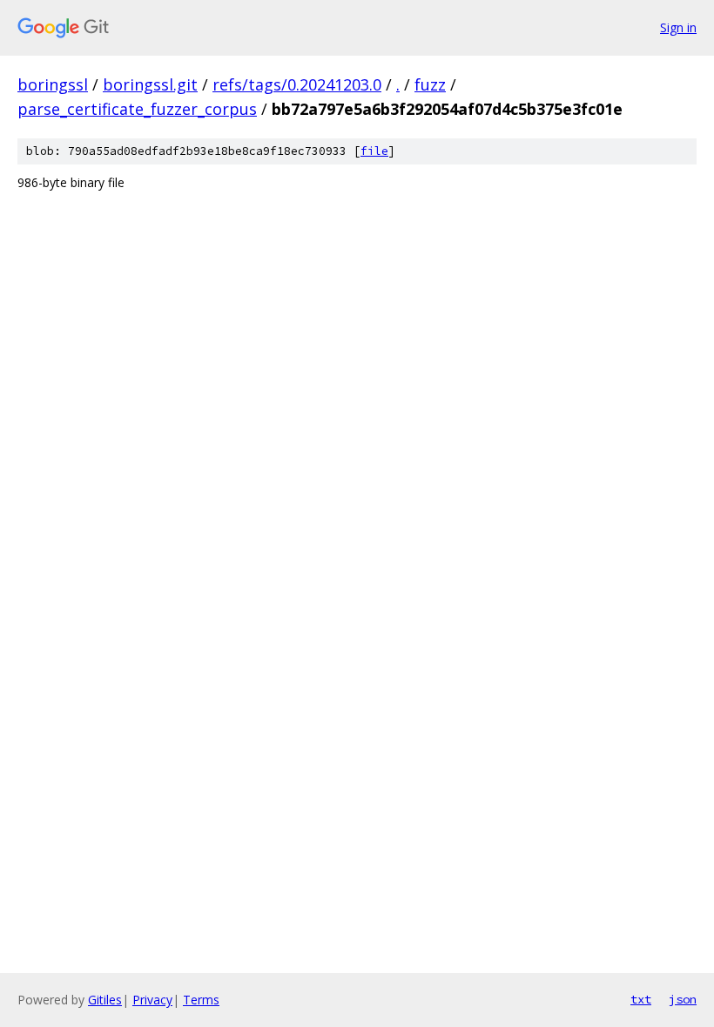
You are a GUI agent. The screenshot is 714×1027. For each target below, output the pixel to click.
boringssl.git (150, 84)
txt (640, 999)
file (374, 151)
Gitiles (105, 999)
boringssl (52, 84)
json (683, 999)
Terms (201, 999)
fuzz (430, 84)
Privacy (152, 999)
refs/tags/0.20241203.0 (296, 84)
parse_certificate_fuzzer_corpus (137, 108)
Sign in (678, 27)
